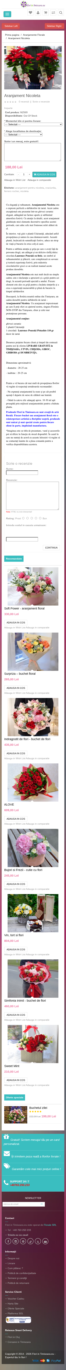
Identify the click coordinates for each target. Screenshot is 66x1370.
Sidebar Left (11, 26)
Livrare (11, 1263)
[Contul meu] (38, 12)
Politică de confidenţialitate (22, 1273)
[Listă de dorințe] (30, 12)
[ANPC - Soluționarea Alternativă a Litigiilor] (18, 1319)
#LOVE (9, 804)
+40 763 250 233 (22, 1230)
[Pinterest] (23, 1241)
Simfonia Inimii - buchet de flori (25, 1000)
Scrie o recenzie (41, 101)
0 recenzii (24, 101)
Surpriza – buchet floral (20, 673)
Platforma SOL (15, 1313)
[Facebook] (8, 1241)
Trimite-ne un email (18, 1235)
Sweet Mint (11, 1066)
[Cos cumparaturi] (45, 12)
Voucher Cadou (16, 1298)
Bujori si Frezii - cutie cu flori (23, 870)
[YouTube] (45, 1241)
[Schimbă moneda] (53, 12)
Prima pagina (12, 34)
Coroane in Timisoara (19, 1342)
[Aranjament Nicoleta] (33, 67)
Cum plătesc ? (15, 1268)
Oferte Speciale (16, 1308)
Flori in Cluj (14, 1337)
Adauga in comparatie (39, 180)
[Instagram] (16, 1241)
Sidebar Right (54, 26)
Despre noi (13, 1258)
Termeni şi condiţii (17, 1278)
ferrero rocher (11, 191)
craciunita (50, 187)
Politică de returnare (18, 1283)
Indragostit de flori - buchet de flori (27, 739)
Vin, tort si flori (14, 935)
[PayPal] (46, 1360)
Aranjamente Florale (34, 34)
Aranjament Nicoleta (19, 38)
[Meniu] (7, 14)
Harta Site (13, 1303)
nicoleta (24, 191)
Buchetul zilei (38, 1108)
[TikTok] (30, 1241)
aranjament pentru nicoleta (29, 187)
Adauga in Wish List (14, 180)
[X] (38, 1241)
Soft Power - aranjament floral (24, 608)
